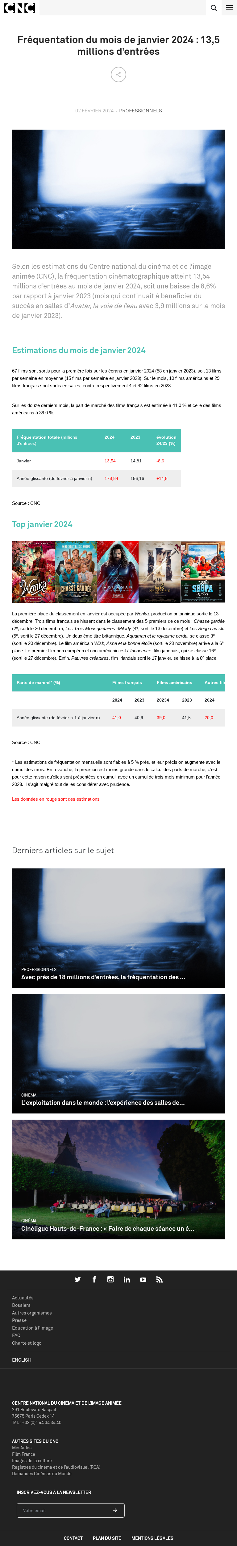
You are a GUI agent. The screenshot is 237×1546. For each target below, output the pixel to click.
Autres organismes (32, 1313)
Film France (23, 1454)
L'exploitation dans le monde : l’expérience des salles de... (103, 1102)
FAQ (16, 1335)
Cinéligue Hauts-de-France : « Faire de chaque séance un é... (107, 1228)
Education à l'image (32, 1328)
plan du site (107, 1538)
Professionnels (38, 969)
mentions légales (152, 1538)
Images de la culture (32, 1460)
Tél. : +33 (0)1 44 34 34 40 (36, 1422)
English (21, 1360)
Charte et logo (26, 1343)
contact (73, 1538)
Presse (19, 1320)
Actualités (23, 1298)
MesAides (21, 1447)
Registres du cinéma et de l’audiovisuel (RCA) (56, 1467)
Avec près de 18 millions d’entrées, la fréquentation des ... (103, 977)
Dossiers (21, 1305)
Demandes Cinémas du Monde (42, 1473)
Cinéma (28, 1095)
